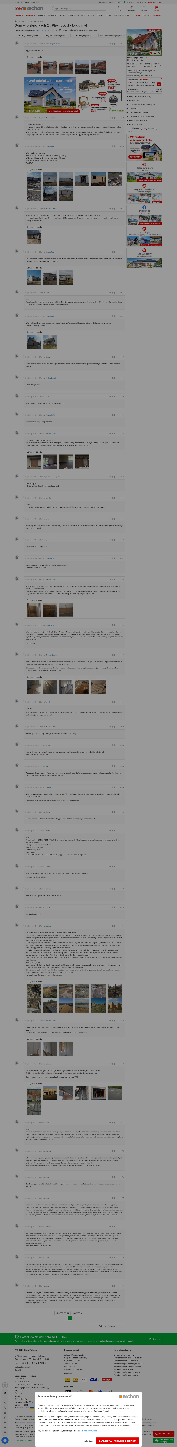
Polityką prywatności (89, 1430)
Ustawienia (88, 1440)
